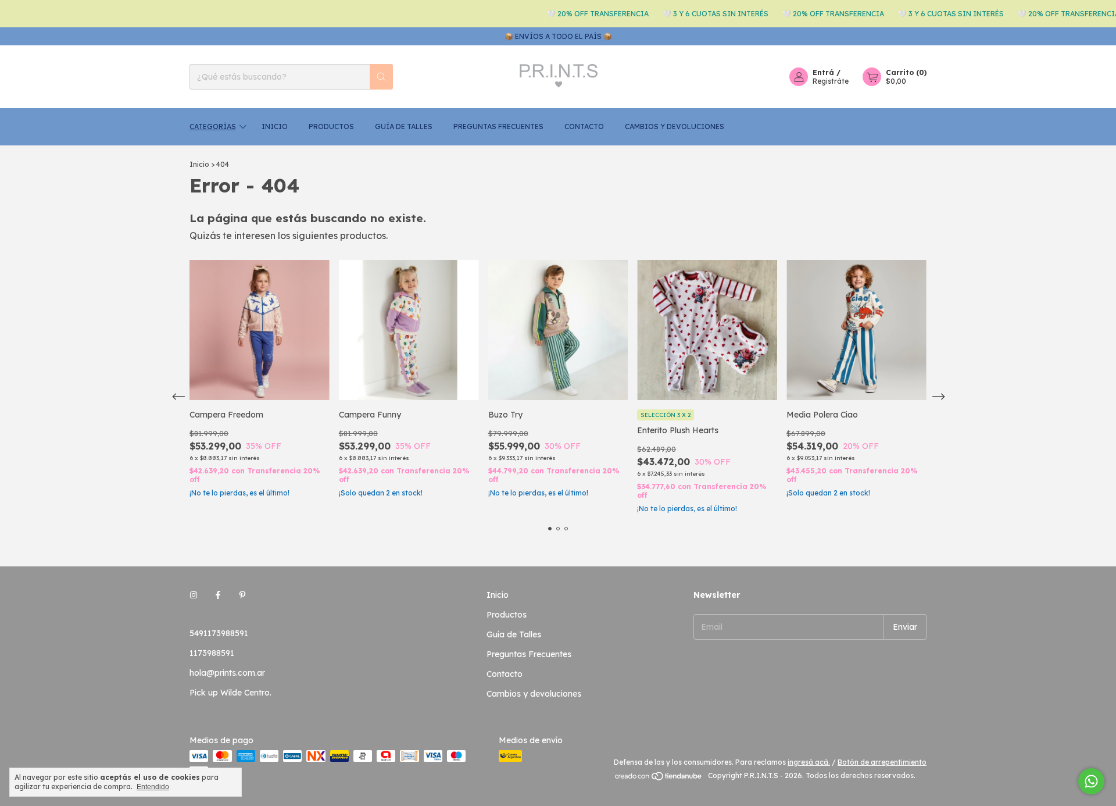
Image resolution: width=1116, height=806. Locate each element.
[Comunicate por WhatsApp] (1091, 781)
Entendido (153, 787)
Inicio (275, 126)
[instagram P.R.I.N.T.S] (193, 595)
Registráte (831, 81)
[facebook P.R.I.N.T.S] (218, 595)
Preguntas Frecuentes (498, 126)
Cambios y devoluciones (674, 126)
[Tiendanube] (659, 778)
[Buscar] (381, 77)
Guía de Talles (403, 126)
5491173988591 (218, 633)
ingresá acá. (809, 762)
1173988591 (211, 653)
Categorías (212, 126)
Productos (331, 126)
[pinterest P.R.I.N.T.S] (242, 595)
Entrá (823, 72)
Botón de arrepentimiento (882, 762)
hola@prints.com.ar (227, 673)
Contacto (584, 126)
